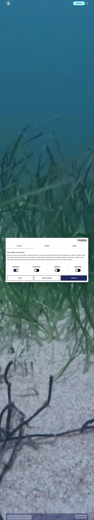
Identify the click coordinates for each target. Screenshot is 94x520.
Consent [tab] (19, 246)
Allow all (74, 278)
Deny (20, 278)
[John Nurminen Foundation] (8, 3)
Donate (79, 3)
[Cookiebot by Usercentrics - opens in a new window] (79, 240)
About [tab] (75, 246)
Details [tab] (47, 246)
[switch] (36, 271)
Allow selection (47, 278)
